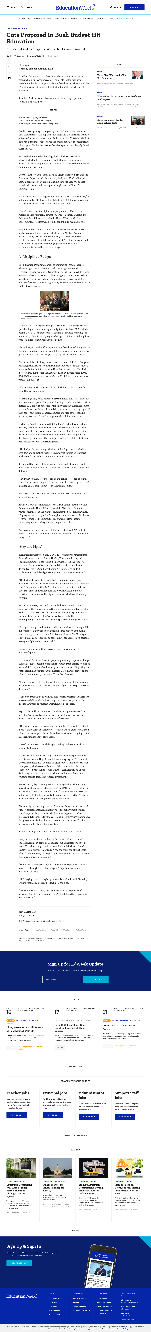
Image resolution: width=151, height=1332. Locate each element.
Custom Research (127, 1319)
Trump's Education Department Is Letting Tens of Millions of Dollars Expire (91, 1189)
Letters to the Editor (80, 1298)
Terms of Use (107, 1329)
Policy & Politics (42, 19)
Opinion (101, 19)
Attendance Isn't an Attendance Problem (120, 1027)
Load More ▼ (75, 1230)
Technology (86, 19)
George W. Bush (39, 930)
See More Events (75, 1067)
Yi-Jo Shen (54, 1207)
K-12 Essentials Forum (80, 1020)
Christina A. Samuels (105, 128)
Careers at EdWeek (56, 1315)
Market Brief (124, 19)
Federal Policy (81, 930)
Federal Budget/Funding (60, 930)
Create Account (19, 1263)
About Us (53, 1294)
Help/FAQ (76, 1302)
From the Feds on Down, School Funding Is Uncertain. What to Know (127, 1189)
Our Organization (55, 1298)
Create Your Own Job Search (75, 1135)
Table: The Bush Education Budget (35, 121)
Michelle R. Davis (103, 104)
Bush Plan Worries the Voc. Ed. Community (112, 77)
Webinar (10, 1023)
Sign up (96, 980)
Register (11, 1048)
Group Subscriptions (104, 1306)
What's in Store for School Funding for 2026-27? (53, 1187)
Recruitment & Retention (27, 1020)
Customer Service (79, 1306)
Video (63, 1181)
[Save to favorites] (9, 72)
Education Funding (16, 29)
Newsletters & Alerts (104, 1302)
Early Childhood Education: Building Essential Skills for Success (70, 1028)
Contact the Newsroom (81, 1311)
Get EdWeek (101, 1294)
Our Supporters (54, 1311)
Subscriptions (101, 1298)
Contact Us (78, 1294)
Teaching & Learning (66, 19)
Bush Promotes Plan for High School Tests (110, 121)
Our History (53, 1302)
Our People (53, 1306)
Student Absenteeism (121, 1020)
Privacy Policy (125, 1327)
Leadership (24, 19)
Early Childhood (62, 1020)
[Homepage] (75, 7)
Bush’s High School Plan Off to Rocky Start (38, 124)
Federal (101, 71)
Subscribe (134, 7)
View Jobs (16, 1115)
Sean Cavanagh (103, 83)
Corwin (133, 1046)
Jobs (111, 19)
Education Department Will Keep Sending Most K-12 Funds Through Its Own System (19, 1190)
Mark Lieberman (12, 1213)
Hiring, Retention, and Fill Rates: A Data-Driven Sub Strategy (24, 1029)
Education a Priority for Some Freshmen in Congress (119, 98)
